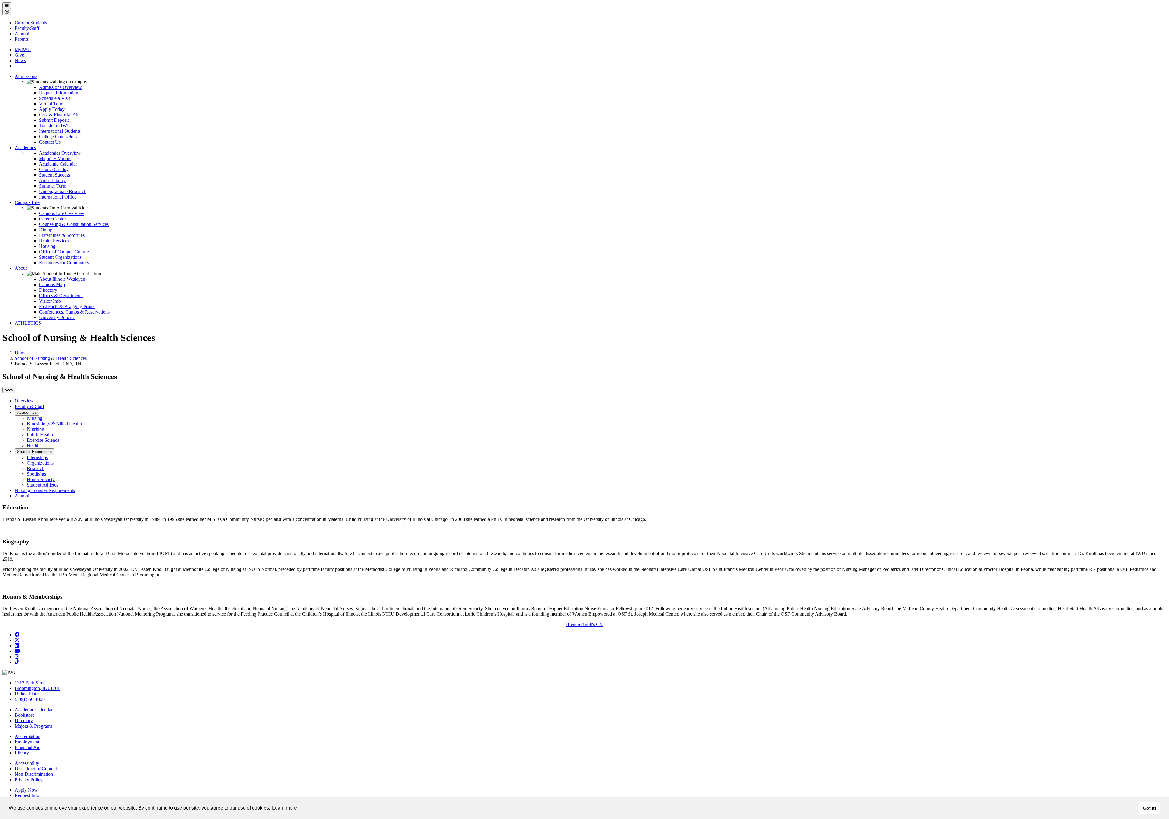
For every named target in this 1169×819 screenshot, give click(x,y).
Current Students (31, 22)
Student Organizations (60, 257)
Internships (37, 457)
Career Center (52, 218)
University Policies (57, 317)
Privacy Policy (29, 779)
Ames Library (52, 180)
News (20, 60)
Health (33, 445)
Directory (48, 290)
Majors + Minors (55, 158)
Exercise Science (43, 440)
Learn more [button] (284, 807)
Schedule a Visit (54, 98)
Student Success (54, 175)
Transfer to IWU (55, 125)
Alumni (22, 33)
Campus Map (52, 284)
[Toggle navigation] (8, 390)
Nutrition (35, 429)
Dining (45, 229)
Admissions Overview (60, 87)
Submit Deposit (54, 120)
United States (27, 693)
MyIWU (23, 49)
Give (19, 55)
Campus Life (27, 202)
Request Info (27, 795)
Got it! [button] (1149, 808)
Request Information (58, 92)
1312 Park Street (31, 682)
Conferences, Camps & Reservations (74, 312)
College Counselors (58, 136)
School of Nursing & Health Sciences (51, 358)
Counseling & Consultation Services (74, 224)
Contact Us (50, 142)
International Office (57, 196)
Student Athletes (42, 484)
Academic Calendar (58, 164)
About (21, 268)
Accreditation (27, 736)
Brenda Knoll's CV (584, 624)
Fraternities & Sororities (62, 235)
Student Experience (34, 451)
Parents (22, 39)
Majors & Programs (33, 726)
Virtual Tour (50, 103)
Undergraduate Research (62, 191)
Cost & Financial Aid (59, 114)
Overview (24, 400)
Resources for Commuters (64, 262)
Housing (47, 246)
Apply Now (26, 790)
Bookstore (24, 715)
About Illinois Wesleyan (62, 279)
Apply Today (52, 109)
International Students (60, 131)
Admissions (26, 76)
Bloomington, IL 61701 (37, 688)
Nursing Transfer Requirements (45, 490)
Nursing (34, 418)
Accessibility (27, 763)
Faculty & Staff (29, 406)
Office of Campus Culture (64, 251)
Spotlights (36, 473)
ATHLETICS (28, 322)
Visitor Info (50, 301)
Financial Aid (27, 747)
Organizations (40, 463)
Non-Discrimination (34, 774)
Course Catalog (54, 169)
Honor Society (41, 479)
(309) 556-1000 (30, 699)
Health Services (54, 240)
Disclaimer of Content (36, 768)
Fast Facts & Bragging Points (67, 306)
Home (20, 352)
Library (22, 752)
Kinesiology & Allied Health (54, 423)
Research (35, 468)
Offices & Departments (61, 295)
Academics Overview (60, 153)
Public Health (40, 434)
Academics (25, 147)
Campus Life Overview (61, 213)
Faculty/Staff (27, 28)
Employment (27, 741)
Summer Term (52, 185)
